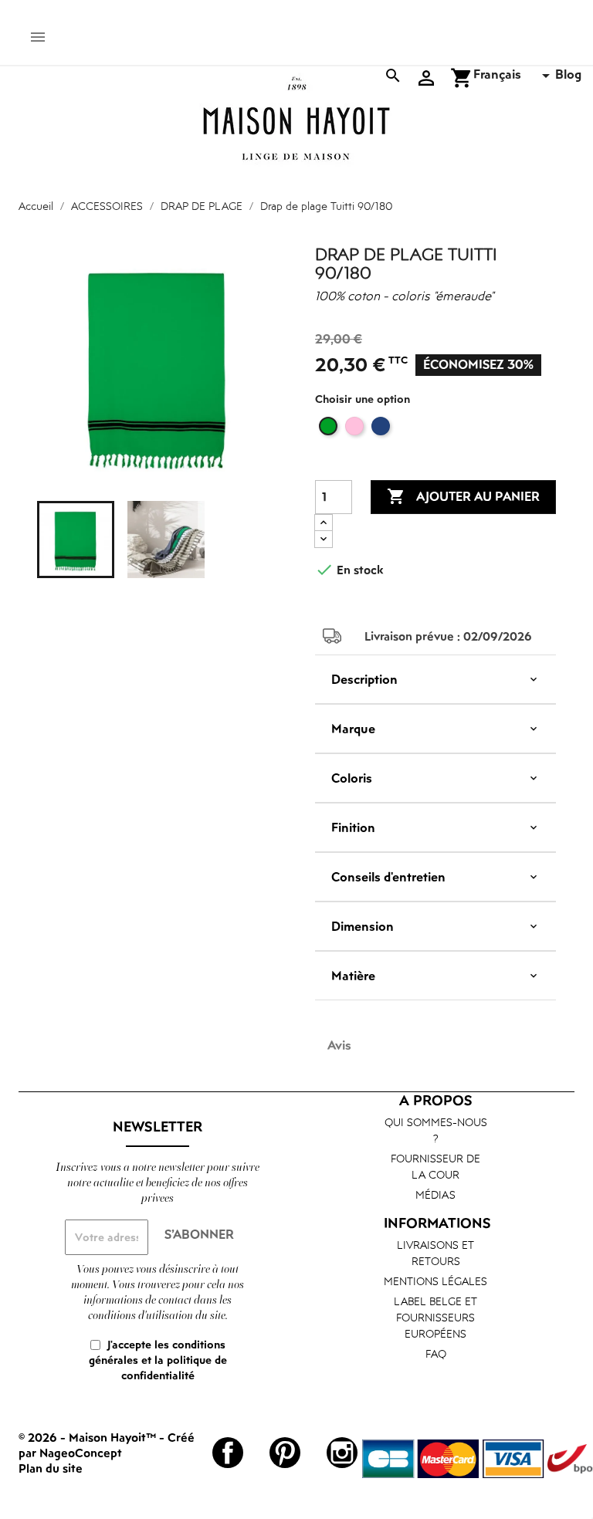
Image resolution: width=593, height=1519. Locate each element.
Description (364, 679)
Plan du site (51, 1468)
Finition (353, 827)
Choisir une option (362, 398)
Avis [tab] (339, 1045)
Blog (568, 74)
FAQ (435, 1353)
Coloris (351, 778)
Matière (353, 975)
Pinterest (284, 1452)
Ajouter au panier (463, 496)
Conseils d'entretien (388, 876)
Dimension (362, 926)
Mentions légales (435, 1280)
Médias (435, 1194)
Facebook (227, 1452)
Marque (353, 728)
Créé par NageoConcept (107, 1444)
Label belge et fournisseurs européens (435, 1317)
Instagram (342, 1452)
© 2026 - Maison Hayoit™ (89, 1437)
